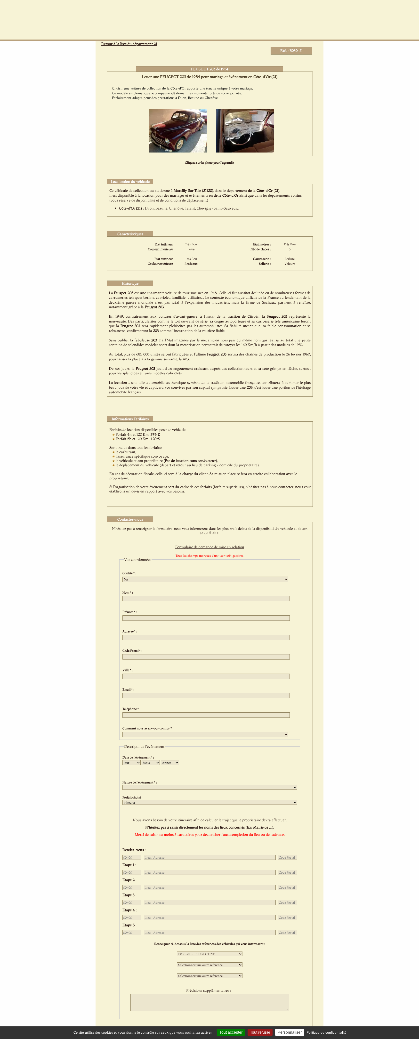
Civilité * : (130, 573)
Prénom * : (130, 612)
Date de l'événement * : (138, 757)
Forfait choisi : (133, 797)
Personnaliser (290, 1032)
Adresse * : (130, 631)
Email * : (129, 689)
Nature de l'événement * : (140, 782)
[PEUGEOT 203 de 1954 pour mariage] (178, 151)
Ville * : (128, 670)
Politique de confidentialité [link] (326, 1032)
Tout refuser (260, 1032)
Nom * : (128, 592)
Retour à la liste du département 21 (129, 44)
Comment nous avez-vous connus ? (147, 728)
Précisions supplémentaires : (209, 990)
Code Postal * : (133, 650)
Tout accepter (230, 1032)
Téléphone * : (132, 709)
